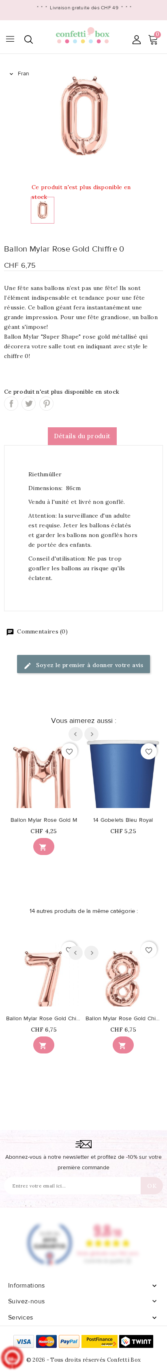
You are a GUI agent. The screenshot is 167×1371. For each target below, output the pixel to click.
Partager (11, 403)
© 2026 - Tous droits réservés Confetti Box (83, 1359)
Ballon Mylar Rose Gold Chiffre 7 (43, 1018)
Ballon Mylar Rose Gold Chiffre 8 (123, 1018)
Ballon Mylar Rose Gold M (44, 820)
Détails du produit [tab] (82, 436)
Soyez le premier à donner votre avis (88, 665)
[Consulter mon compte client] (136, 39)
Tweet (28, 403)
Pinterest (46, 403)
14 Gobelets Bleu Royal (123, 820)
